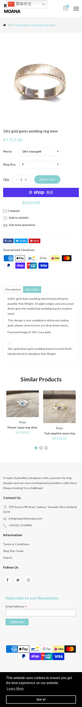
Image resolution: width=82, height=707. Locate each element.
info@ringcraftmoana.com (25, 518)
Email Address (16, 607)
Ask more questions (21, 225)
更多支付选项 (31, 202)
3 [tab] (46, 447)
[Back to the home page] (4, 25)
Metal (7, 151)
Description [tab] (13, 289)
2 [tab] (41, 447)
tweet (22, 240)
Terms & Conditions (16, 544)
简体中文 (23, 4)
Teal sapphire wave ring (59, 433)
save (36, 240)
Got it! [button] (41, 699)
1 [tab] (35, 447)
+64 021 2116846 (20, 525)
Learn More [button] (15, 688)
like (9, 240)
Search (7, 557)
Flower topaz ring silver (23, 427)
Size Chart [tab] (32, 289)
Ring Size (9, 164)
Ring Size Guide (13, 551)
